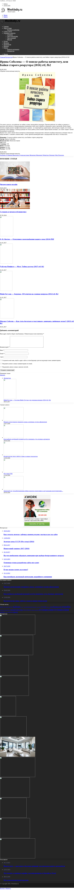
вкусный (6, 607)
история (38, 607)
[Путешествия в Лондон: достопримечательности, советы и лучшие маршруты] (17, 634)
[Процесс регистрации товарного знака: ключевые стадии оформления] (13, 420)
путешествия (61, 609)
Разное (6, 48)
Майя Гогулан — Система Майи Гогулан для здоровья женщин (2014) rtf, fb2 (27, 400)
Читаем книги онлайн (8, 184)
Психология (7, 44)
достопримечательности (29, 607)
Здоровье (10, 35)
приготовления (35, 610)
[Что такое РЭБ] (13, 472)
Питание (6, 43)
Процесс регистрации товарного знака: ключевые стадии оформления (25, 422)
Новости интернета (13, 49)
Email (2, 353)
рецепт (2, 612)
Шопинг (6, 46)
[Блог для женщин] (11, 12)
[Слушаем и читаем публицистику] (15, 208)
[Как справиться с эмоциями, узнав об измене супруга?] (13, 817)
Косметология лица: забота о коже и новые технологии (21, 456)
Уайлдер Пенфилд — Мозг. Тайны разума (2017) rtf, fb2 (22, 266)
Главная (6, 26)
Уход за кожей (11, 38)
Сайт (1, 357)
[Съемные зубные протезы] (17, 776)
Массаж (9, 39)
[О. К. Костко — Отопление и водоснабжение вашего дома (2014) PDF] (6, 235)
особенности (55, 607)
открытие (2, 610)
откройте (66, 606)
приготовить (27, 610)
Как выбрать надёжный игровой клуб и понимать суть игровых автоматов (27, 439)
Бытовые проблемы (13, 30)
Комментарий (5, 347)
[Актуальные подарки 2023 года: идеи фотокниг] (14, 675)
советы (15, 612)
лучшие (44, 607)
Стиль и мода (8, 31)
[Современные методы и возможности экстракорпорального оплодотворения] (17, 756)
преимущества (16, 610)
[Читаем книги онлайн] (15, 181)
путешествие (46, 609)
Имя (2, 350)
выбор (10, 607)
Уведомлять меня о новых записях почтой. (15, 367)
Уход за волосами (12, 36)
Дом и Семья (8, 28)
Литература (10, 51)
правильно (7, 610)
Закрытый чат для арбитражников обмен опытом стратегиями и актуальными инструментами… (33, 491)
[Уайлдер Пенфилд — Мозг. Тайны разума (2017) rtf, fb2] (6, 263)
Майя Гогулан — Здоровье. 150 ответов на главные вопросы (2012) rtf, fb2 (29, 294)
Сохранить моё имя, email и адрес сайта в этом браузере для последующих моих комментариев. (31, 360)
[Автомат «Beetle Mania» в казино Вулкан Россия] (13, 736)
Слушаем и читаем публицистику (13, 212)
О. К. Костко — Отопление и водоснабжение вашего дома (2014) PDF (27, 239)
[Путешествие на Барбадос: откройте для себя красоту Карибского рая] (17, 858)
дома (22, 607)
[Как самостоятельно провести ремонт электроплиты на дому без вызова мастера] (16, 654)
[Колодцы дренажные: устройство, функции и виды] (14, 695)
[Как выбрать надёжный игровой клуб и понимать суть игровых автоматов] (13, 437)
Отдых (6, 41)
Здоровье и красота (9, 33)
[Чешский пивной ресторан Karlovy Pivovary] (15, 837)
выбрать (17, 606)
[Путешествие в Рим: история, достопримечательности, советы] (8, 715)
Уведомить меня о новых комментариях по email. (17, 363)
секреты (10, 612)
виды (1, 607)
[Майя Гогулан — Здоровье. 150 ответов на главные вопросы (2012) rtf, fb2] (6, 290)
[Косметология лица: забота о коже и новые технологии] (13, 455)
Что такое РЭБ (8, 473)
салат (6, 612)
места (48, 607)
